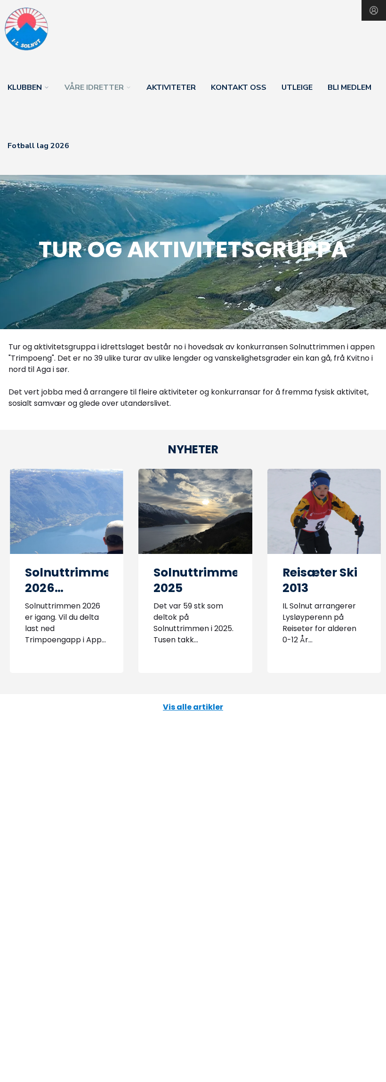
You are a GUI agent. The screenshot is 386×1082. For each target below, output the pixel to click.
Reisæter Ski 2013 (319, 580)
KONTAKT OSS (238, 87)
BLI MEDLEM (349, 87)
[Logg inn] (373, 10)
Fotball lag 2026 (38, 146)
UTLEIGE (297, 87)
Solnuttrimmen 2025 (200, 580)
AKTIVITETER (171, 87)
